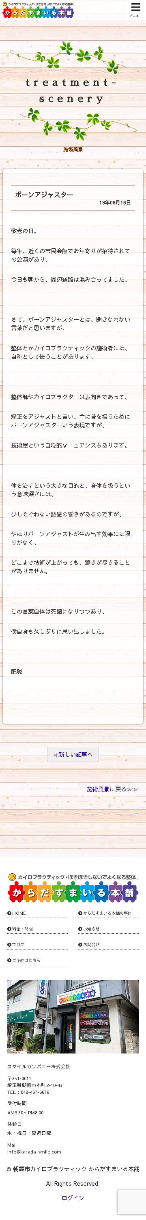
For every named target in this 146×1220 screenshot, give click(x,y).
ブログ (18, 944)
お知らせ (91, 929)
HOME (19, 913)
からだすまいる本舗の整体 (107, 913)
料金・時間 (22, 929)
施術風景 (98, 789)
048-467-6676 (35, 1092)
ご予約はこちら (26, 960)
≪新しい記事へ (73, 754)
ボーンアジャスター (44, 194)
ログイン (73, 1198)
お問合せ (91, 944)
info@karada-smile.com (34, 1151)
